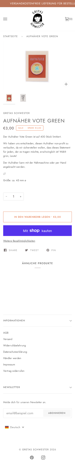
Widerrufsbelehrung (14, 345)
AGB (5, 333)
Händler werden (12, 358)
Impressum (9, 364)
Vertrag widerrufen (13, 371)
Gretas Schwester (16, 113)
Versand (7, 339)
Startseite (10, 36)
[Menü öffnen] (9, 19)
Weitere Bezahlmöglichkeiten (19, 241)
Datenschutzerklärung (15, 352)
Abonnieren (56, 413)
